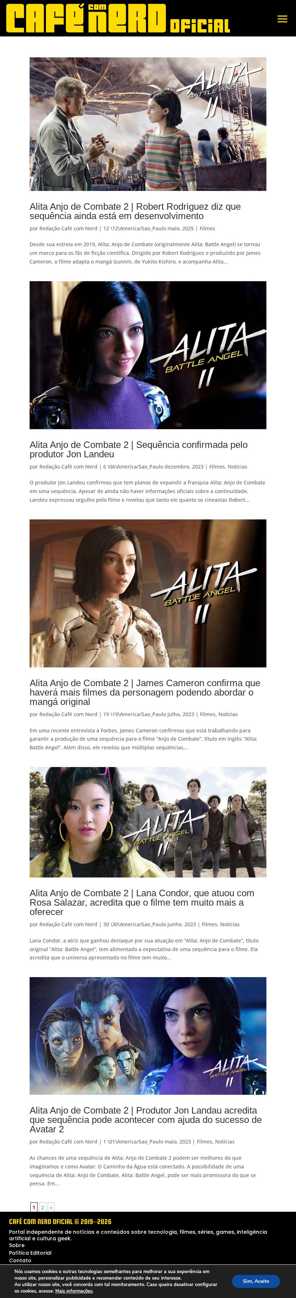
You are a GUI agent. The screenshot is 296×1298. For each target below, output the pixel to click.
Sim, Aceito (256, 1281)
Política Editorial (30, 1252)
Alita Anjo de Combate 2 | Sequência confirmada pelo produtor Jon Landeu (139, 449)
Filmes (207, 228)
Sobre (17, 1245)
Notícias (237, 466)
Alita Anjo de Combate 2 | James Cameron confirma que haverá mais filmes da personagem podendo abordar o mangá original (145, 692)
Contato (20, 1260)
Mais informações (73, 1291)
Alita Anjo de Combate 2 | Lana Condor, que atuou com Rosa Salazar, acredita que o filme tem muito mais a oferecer (142, 902)
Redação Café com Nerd (68, 228)
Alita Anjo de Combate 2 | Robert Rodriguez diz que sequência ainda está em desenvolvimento (135, 211)
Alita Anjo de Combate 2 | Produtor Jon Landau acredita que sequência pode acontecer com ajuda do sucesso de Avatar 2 (146, 1119)
